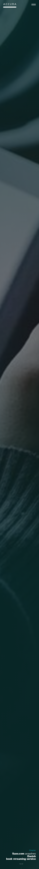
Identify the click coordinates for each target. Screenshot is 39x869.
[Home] (9, 6)
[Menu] (33, 4)
